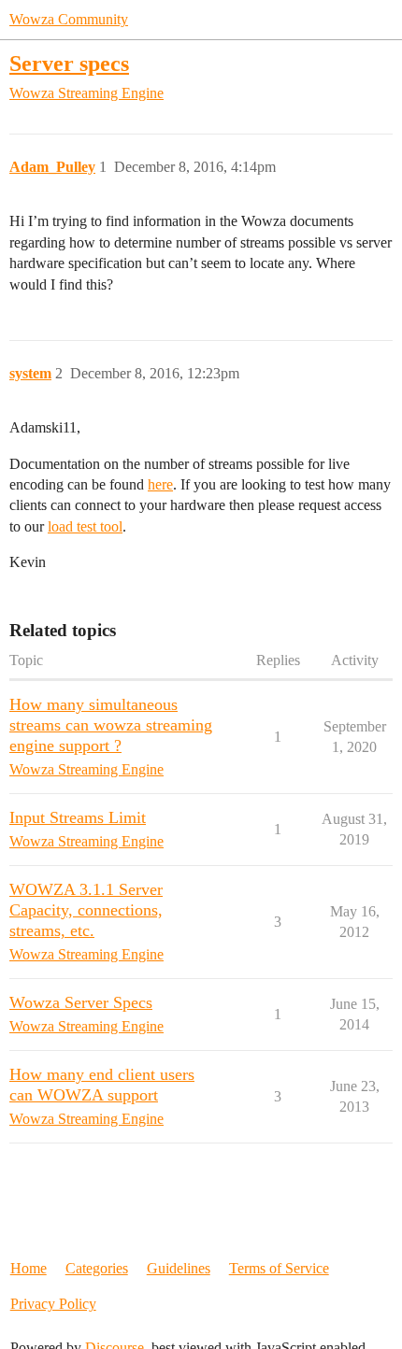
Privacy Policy (53, 1304)
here (160, 484)
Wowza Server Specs (80, 1002)
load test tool (85, 526)
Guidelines (178, 1268)
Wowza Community (68, 19)
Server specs (69, 63)
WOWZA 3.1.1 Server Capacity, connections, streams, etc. (86, 910)
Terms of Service (279, 1268)
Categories (96, 1268)
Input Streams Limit (77, 817)
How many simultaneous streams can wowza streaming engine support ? (110, 725)
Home (28, 1268)
